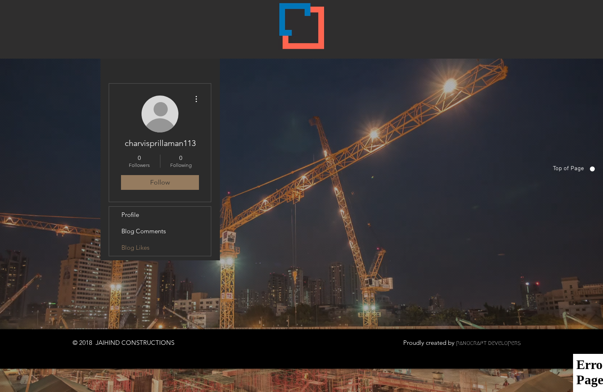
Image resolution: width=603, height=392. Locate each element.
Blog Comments (143, 231)
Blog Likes (135, 247)
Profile (130, 215)
